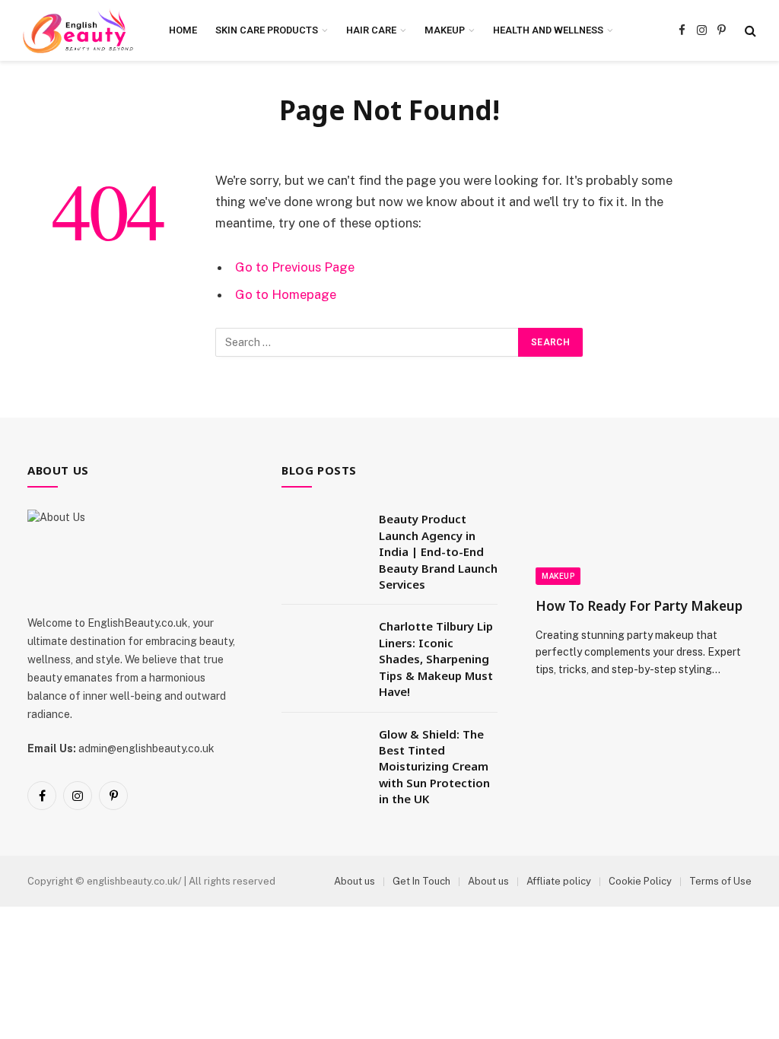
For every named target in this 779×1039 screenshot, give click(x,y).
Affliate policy (558, 881)
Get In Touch (421, 881)
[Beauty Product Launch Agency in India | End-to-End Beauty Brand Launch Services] (323, 538)
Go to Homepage (285, 294)
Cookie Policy (640, 881)
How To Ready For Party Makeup (639, 606)
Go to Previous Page (295, 267)
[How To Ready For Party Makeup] (644, 524)
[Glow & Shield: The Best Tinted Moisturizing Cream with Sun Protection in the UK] (323, 754)
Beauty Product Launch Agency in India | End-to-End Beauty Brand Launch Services (438, 551)
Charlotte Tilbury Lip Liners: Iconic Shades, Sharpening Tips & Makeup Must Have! (436, 658)
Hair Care (371, 30)
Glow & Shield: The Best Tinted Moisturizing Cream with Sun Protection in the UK (434, 766)
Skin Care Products (266, 30)
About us (354, 881)
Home (183, 30)
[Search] (749, 31)
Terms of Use (720, 881)
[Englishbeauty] (78, 30)
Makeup (444, 30)
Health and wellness (548, 30)
